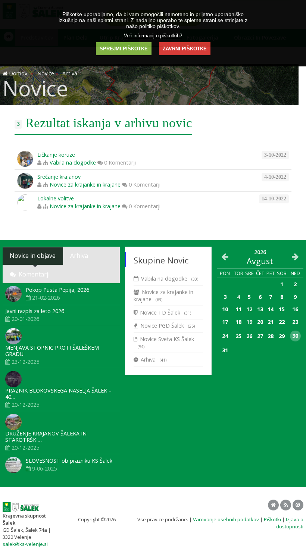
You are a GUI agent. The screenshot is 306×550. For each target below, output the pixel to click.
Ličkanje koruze (56, 154)
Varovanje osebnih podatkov (226, 519)
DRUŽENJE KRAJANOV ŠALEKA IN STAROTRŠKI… (46, 436)
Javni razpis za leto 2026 (34, 311)
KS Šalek (126, 519)
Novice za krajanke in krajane (85, 184)
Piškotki (272, 519)
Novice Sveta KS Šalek (166, 342)
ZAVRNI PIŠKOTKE (185, 48)
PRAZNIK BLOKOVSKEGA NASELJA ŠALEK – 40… (58, 393)
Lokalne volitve (55, 198)
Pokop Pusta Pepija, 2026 (57, 289)
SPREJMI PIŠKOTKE (124, 48)
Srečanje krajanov (59, 176)
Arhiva (153, 359)
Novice (45, 73)
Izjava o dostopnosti (289, 523)
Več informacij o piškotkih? (153, 35)
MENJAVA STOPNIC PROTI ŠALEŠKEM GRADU (52, 350)
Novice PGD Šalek (167, 325)
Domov (18, 73)
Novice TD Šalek (165, 312)
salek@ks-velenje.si (25, 544)
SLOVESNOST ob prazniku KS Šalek (69, 460)
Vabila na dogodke (73, 162)
